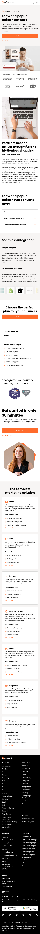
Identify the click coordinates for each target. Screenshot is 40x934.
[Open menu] (36, 2)
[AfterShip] (8, 2)
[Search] (32, 3)
